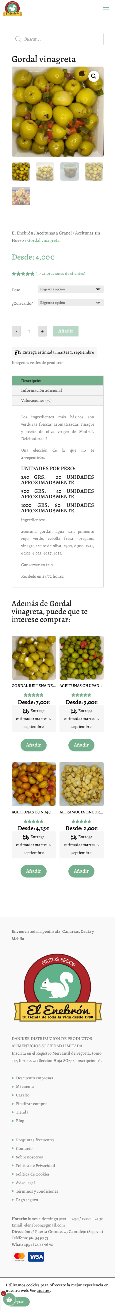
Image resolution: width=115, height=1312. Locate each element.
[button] (93, 76)
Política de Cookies (33, 1174)
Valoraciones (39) (36, 400)
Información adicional (41, 390)
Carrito (22, 1095)
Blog (20, 1121)
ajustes (43, 1290)
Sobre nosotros (29, 1157)
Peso (16, 290)
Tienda (22, 1112)
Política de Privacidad (35, 1165)
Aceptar (18, 1301)
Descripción (32, 380)
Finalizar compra (31, 1104)
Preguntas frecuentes (35, 1140)
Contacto (24, 1148)
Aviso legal (25, 1183)
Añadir (65, 330)
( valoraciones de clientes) (60, 273)
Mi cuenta (25, 1086)
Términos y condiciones (37, 1191)
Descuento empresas (34, 1078)
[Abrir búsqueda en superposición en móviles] (58, 39)
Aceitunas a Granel (54, 233)
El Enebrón (22, 233)
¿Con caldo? (22, 303)
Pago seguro (27, 1200)
